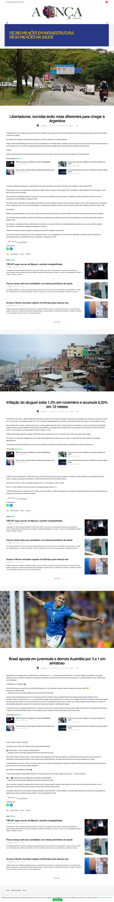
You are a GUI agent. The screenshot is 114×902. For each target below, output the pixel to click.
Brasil (71, 126)
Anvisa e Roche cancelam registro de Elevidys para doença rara (35, 170)
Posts (24, 890)
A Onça (44, 126)
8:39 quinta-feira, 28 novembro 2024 (58, 126)
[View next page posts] (58, 180)
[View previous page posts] (55, 180)
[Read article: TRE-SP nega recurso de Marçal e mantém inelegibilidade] (10, 164)
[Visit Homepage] (57, 13)
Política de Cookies (16, 890)
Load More (57, 322)
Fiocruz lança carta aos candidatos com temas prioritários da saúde (86, 163)
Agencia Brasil (14, 254)
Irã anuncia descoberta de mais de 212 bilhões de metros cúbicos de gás (88, 171)
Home (7, 890)
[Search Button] (107, 22)
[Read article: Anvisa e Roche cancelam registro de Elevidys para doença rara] (10, 172)
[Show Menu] (7, 22)
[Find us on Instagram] (106, 2)
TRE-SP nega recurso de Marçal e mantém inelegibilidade (33, 162)
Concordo (57, 900)
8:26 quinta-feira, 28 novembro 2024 (58, 411)
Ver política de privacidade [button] (105, 897)
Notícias (28, 254)
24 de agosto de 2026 (22, 164)
